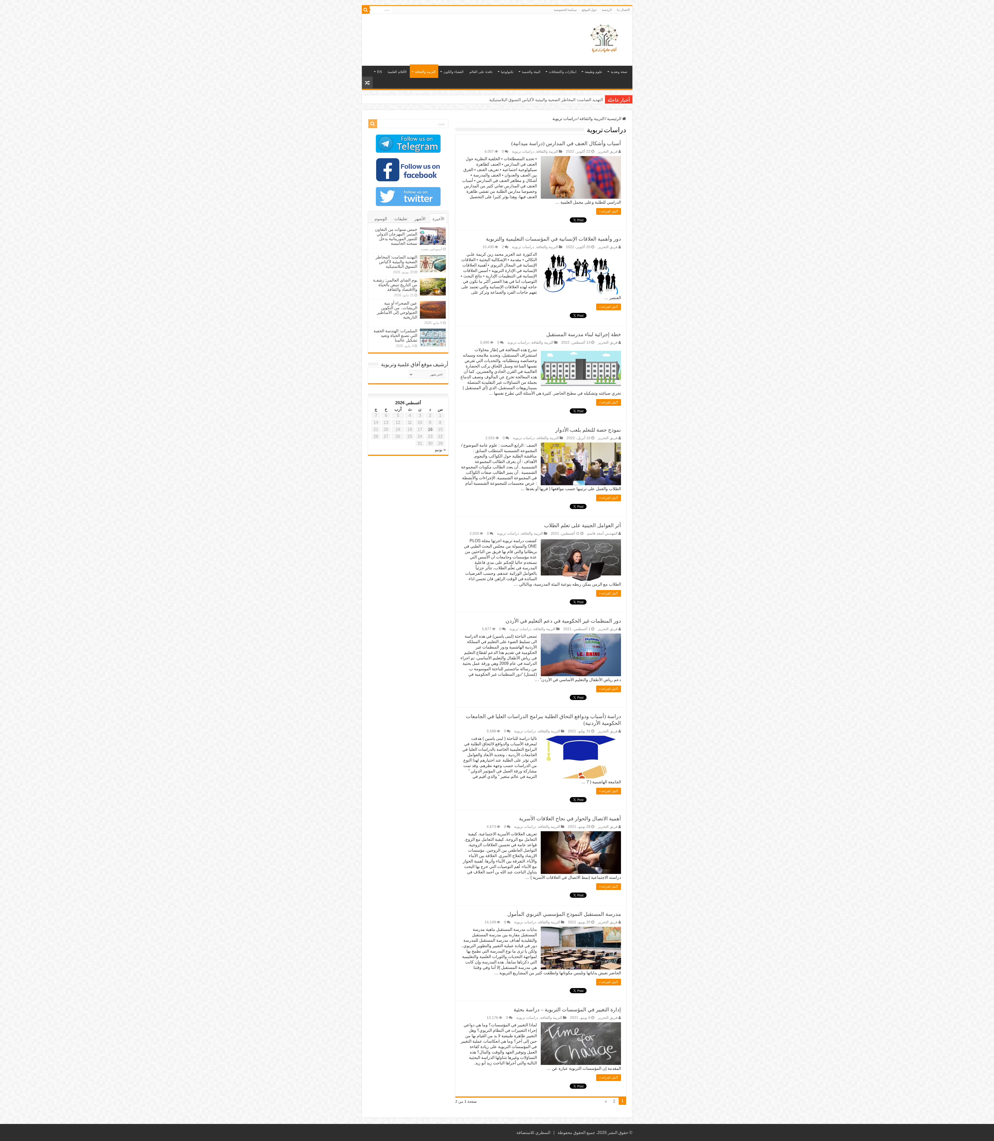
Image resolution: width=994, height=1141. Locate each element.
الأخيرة (438, 219)
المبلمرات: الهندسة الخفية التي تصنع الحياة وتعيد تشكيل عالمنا (395, 335)
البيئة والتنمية (531, 72)
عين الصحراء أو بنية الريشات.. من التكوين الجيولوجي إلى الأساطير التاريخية (397, 310)
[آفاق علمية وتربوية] (605, 39)
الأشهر (419, 219)
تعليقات (400, 219)
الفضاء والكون (453, 72)
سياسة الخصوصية (565, 10)
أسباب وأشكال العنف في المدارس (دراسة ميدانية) (566, 143)
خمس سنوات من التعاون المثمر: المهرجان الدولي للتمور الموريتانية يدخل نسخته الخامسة (396, 236)
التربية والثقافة (425, 72)
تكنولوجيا (507, 72)
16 (430, 429)
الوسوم (381, 219)
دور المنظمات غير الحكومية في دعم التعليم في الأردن (563, 621)
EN (379, 72)
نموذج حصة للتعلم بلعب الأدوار (588, 430)
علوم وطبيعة (593, 72)
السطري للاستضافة (533, 1132)
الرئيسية (614, 118)
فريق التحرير (608, 151)
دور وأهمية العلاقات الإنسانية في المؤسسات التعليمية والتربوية (553, 239)
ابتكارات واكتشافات (562, 72)
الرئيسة (607, 10)
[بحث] (366, 10)
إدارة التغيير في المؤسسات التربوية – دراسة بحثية (567, 1009)
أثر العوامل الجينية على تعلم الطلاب (582, 525)
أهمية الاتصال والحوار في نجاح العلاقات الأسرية (570, 818)
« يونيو (440, 449)
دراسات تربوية (523, 151)
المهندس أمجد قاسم (602, 533)
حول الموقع (589, 10)
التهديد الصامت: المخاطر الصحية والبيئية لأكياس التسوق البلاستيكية (396, 262)
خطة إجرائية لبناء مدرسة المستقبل (583, 334)
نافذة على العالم (481, 72)
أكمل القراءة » (608, 211)
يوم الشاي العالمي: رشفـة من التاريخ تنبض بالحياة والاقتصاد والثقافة (545, 100)
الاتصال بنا (623, 10)
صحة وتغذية (619, 72)
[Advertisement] (460, 30)
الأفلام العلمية (397, 72)
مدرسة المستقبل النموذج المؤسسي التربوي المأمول (564, 914)
